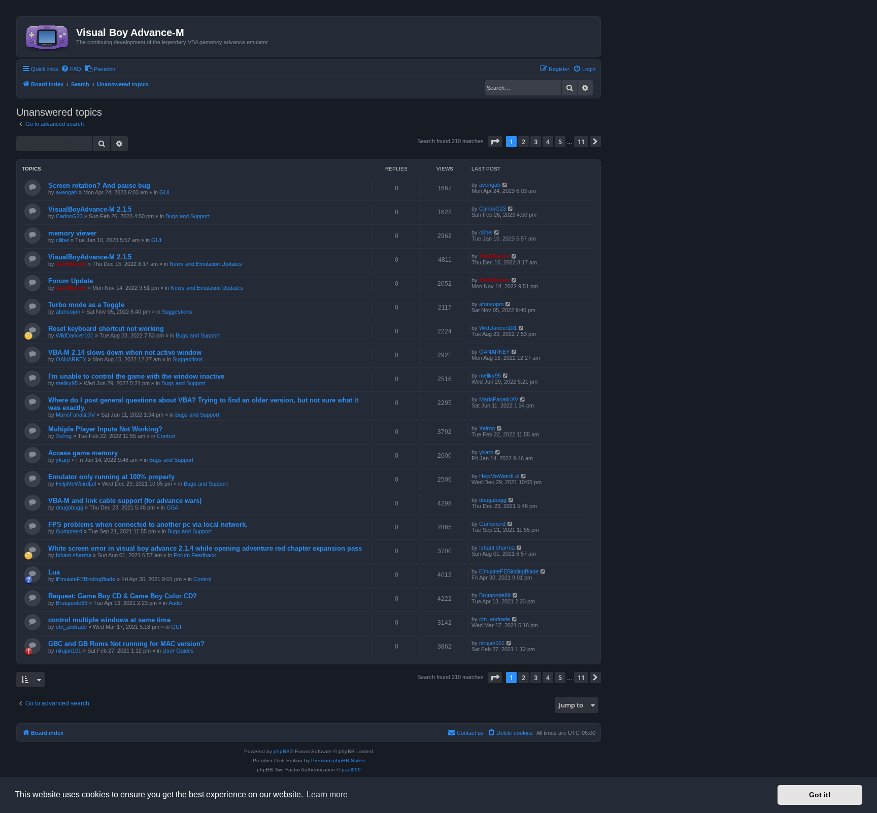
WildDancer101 (74, 335)
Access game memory (83, 453)
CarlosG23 (69, 216)
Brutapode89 (71, 603)
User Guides (178, 651)
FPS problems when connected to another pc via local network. (148, 524)
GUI (164, 192)
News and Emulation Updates (206, 264)
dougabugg (69, 507)
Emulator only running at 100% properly (111, 477)
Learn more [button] (327, 794)
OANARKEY (71, 359)
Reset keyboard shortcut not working (106, 328)
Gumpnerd (69, 531)
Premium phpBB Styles (338, 760)
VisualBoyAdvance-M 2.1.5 (89, 209)
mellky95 (67, 383)
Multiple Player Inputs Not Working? (105, 429)
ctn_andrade (71, 627)
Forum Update (70, 281)
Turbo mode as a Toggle (86, 305)
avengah (66, 192)
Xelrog (64, 436)
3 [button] (535, 141)
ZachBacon (71, 264)
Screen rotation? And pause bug (99, 185)
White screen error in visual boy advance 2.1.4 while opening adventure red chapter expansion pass (205, 548)
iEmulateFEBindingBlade (85, 579)
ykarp (63, 460)
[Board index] (47, 35)
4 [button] (548, 141)
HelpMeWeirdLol (76, 484)
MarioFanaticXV (75, 415)
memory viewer (72, 233)
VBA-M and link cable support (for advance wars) (124, 500)
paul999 (351, 769)
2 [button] (523, 141)
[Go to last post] (505, 185)
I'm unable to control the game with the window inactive (136, 376)
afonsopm (68, 312)
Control (166, 436)
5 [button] (560, 141)
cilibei (62, 240)
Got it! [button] (820, 795)
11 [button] (581, 141)
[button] (495, 141)
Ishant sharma (73, 555)
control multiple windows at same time (109, 620)
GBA (172, 507)
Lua (54, 572)
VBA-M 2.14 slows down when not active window (124, 352)
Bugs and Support (187, 216)
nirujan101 (68, 651)
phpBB (282, 751)
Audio (175, 603)
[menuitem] (71, 69)
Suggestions (177, 312)
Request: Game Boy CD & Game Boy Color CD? (122, 596)
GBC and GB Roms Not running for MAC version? (126, 644)
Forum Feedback (195, 555)
